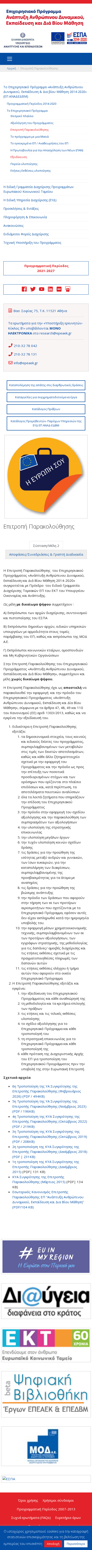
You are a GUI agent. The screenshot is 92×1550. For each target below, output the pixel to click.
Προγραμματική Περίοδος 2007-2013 (46, 1509)
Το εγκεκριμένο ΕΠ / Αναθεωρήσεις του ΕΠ (39, 143)
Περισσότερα (76, 1544)
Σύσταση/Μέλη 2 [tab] (46, 545)
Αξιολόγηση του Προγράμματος (31, 123)
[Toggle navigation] (10, 59)
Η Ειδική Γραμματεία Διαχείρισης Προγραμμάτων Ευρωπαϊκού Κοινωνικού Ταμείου (38, 189)
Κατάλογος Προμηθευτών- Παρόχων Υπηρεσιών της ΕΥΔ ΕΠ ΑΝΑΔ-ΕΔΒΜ (46, 423)
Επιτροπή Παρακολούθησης (29, 130)
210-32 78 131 (25, 354)
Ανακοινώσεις (13, 225)
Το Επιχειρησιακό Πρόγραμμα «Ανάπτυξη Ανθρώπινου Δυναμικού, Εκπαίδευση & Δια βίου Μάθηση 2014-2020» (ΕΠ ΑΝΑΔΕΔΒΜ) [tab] (45, 91)
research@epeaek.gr (56, 333)
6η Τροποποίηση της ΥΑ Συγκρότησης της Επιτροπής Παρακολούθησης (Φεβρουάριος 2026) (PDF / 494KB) (46, 1091)
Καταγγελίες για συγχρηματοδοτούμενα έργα (46, 397)
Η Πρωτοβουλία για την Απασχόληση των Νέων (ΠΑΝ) (46, 150)
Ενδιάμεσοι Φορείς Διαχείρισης (26, 234)
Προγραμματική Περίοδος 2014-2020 (31, 104)
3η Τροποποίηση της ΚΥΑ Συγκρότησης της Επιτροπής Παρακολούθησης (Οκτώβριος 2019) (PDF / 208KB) (49, 1136)
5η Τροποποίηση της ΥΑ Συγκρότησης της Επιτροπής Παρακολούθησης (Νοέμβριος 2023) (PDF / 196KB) (49, 1106)
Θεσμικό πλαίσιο (21, 116)
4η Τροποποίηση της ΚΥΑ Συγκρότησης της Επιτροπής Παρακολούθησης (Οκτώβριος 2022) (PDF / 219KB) (49, 1121)
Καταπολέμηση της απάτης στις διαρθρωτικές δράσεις (46, 385)
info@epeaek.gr (26, 363)
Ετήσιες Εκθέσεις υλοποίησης (30, 171)
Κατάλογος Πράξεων (46, 409)
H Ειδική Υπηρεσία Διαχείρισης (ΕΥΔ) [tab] (29, 200)
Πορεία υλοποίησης (24, 164)
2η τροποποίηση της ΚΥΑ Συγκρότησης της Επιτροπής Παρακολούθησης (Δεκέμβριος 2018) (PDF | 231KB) (49, 1151)
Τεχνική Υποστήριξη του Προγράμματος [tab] (32, 242)
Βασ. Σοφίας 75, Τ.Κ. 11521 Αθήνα (40, 310)
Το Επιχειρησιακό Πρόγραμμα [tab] (27, 111)
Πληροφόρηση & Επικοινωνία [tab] (25, 217)
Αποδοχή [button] (53, 1544)
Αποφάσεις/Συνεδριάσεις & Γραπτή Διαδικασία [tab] (46, 554)
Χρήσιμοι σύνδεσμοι (58, 1500)
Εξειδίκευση (18, 157)
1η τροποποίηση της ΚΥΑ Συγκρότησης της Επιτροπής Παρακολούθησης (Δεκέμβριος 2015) (45, 1166)
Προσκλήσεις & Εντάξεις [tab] (21, 208)
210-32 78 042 (25, 345)
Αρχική (11, 68)
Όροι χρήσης (28, 1500)
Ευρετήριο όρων (68, 1517)
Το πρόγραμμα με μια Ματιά (29, 137)
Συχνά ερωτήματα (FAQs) (31, 1517)
